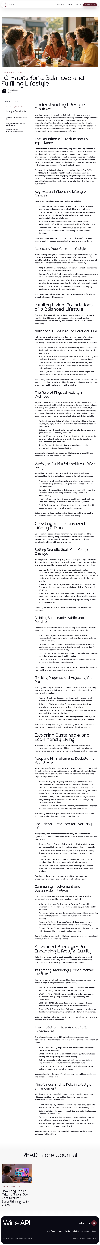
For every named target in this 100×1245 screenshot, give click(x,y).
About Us (75, 1238)
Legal (94, 1238)
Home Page (50, 1231)
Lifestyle (5, 72)
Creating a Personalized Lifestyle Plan (16, 118)
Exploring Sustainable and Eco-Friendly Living (16, 124)
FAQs (67, 1231)
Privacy (82, 1238)
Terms (89, 1238)
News (60, 1231)
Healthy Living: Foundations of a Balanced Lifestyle (16, 112)
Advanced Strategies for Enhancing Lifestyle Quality (14, 130)
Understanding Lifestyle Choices (16, 107)
